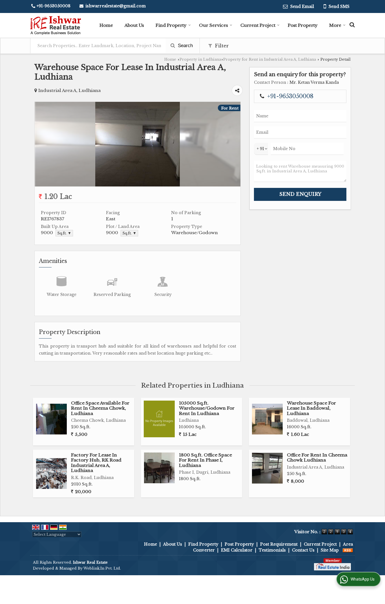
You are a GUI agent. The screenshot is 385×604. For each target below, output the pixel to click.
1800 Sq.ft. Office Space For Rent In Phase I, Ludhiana (205, 460)
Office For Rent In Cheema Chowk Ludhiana (317, 457)
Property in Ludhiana (200, 59)
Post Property (303, 25)
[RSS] (348, 550)
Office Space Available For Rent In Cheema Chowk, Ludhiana (100, 408)
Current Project (257, 25)
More (335, 25)
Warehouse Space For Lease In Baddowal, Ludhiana (311, 408)
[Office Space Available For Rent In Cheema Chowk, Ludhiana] (51, 419)
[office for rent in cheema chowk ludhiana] (267, 468)
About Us (134, 25)
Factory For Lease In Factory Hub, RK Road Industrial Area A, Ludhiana (96, 462)
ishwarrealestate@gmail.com (115, 5)
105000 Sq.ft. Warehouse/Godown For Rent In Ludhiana (206, 408)
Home (106, 25)
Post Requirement (279, 544)
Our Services (213, 25)
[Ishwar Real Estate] (55, 25)
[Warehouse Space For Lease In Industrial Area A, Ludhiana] (137, 185)
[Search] (351, 24)
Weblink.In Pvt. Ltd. (102, 568)
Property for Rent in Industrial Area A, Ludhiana (269, 59)
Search (184, 45)
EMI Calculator (237, 550)
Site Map (330, 550)
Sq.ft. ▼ (64, 233)
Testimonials (272, 550)
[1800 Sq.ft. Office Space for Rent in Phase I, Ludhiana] (159, 468)
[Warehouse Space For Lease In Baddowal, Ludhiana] (267, 419)
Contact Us (303, 550)
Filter (221, 46)
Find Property (171, 25)
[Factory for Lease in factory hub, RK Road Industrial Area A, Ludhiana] (51, 473)
